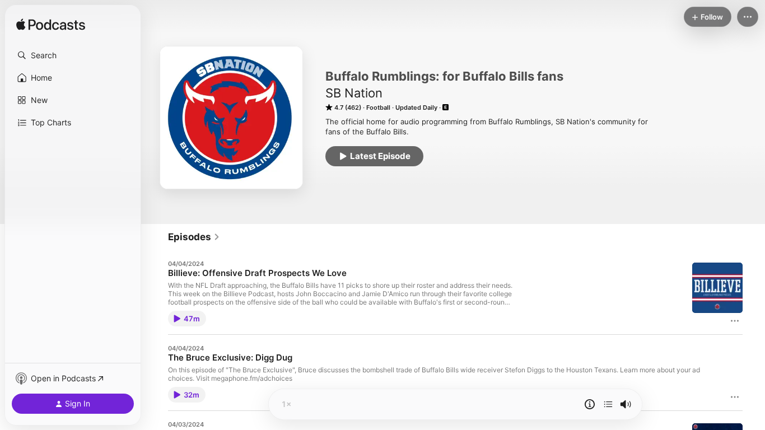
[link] (194, 237)
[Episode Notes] (589, 404)
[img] (50, 25)
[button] (72, 55)
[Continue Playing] (608, 404)
